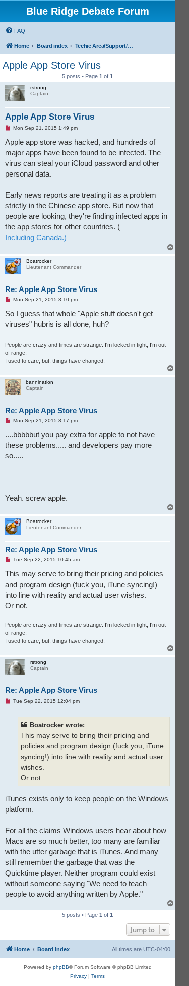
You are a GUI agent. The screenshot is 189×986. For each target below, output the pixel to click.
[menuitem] (15, 31)
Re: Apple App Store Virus (51, 289)
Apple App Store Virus (52, 65)
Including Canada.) (36, 237)
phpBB (61, 967)
